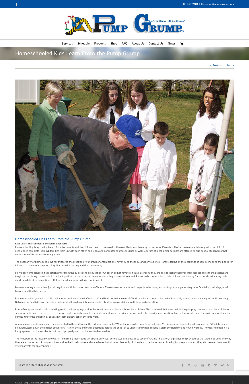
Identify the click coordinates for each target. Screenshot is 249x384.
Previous (218, 65)
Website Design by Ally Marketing (57, 382)
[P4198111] (124, 155)
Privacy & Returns (82, 382)
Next (228, 65)
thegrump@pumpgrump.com (217, 3)
